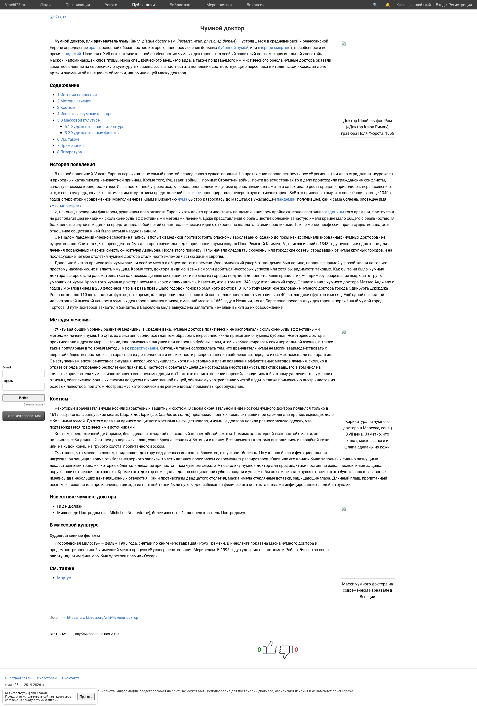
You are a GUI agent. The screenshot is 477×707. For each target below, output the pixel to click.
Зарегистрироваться (24, 416)
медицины (334, 212)
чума (182, 199)
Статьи (61, 16)
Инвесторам (47, 678)
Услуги (111, 4)
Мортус (64, 577)
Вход (440, 4)
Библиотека (181, 4)
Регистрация (460, 4)
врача (94, 47)
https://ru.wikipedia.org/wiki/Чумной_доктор (102, 617)
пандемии (286, 199)
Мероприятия (219, 4)
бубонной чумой (233, 47)
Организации (78, 4)
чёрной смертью (275, 47)
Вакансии (256, 4)
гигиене (194, 192)
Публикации (143, 4)
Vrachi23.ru (15, 4)
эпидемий (71, 53)
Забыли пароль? (34, 404)
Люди (45, 4)
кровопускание (144, 348)
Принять (86, 697)
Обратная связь (18, 678)
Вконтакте (70, 678)
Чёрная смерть (66, 205)
